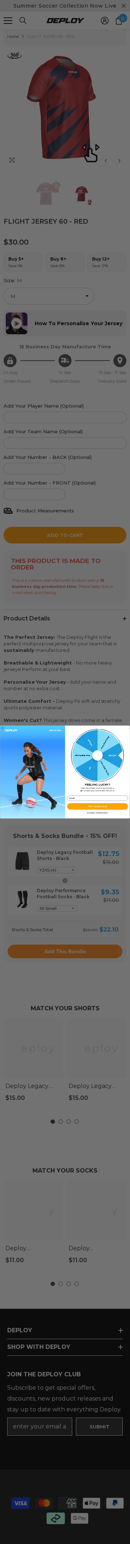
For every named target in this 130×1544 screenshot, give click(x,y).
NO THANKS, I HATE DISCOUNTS (97, 812)
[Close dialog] (2, 728)
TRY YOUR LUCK (97, 806)
